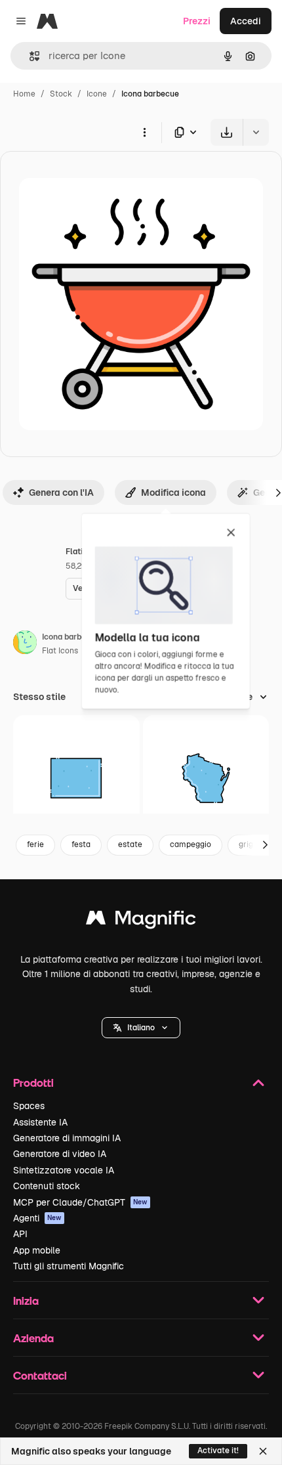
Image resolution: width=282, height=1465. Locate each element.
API (20, 1234)
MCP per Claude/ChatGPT (80, 1202)
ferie (35, 844)
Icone (97, 94)
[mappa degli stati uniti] (76, 778)
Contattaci (40, 1375)
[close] (231, 533)
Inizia (26, 1300)
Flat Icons (60, 650)
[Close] (263, 1451)
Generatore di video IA (59, 1154)
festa (81, 844)
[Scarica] (227, 132)
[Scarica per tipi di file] (186, 132)
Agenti (37, 1218)
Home (24, 94)
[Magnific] (141, 921)
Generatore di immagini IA (67, 1138)
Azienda (33, 1338)
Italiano (141, 1027)
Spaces (29, 1106)
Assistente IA (40, 1122)
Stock (61, 94)
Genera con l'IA (61, 492)
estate (130, 844)
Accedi (245, 21)
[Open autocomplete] (29, 56)
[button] (141, 1027)
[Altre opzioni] (144, 132)
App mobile (36, 1250)
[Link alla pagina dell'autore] (25, 644)
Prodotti (33, 1082)
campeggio (190, 844)
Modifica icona (173, 492)
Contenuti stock (46, 1186)
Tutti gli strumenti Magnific (68, 1266)
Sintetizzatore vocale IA (63, 1170)
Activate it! (218, 1450)
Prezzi (197, 21)
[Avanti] (265, 845)
